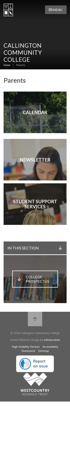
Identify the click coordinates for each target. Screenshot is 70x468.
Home (7, 64)
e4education (52, 340)
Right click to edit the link (35, 112)
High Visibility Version (26, 346)
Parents (20, 64)
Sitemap (43, 351)
